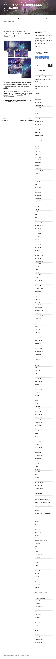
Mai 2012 (37, 400)
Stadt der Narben (39, 606)
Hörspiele (18, 18)
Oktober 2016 (38, 285)
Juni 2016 (37, 294)
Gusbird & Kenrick (39, 532)
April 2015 (37, 329)
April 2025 (37, 113)
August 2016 (38, 291)
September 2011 (39, 422)
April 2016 (37, 296)
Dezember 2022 (38, 162)
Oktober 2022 (38, 168)
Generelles (37, 527)
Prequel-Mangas (20, 84)
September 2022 (39, 170)
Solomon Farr (38, 600)
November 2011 (38, 417)
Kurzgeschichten (39, 554)
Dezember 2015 (38, 307)
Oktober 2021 (38, 198)
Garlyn (36, 524)
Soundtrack (37, 603)
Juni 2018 (37, 266)
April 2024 (37, 129)
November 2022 (39, 165)
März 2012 (37, 406)
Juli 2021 (37, 203)
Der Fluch (37, 510)
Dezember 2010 (39, 447)
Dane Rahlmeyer (22, 31)
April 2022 (37, 181)
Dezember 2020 (39, 222)
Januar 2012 (38, 411)
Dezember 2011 (38, 414)
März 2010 (37, 471)
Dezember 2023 (39, 132)
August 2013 (38, 359)
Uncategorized (10, 109)
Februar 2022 (38, 187)
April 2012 (37, 403)
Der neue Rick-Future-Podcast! (42, 76)
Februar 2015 (38, 335)
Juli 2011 (37, 428)
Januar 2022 (38, 190)
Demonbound (38, 507)
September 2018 (39, 261)
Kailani (36, 546)
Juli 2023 (37, 143)
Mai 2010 (37, 466)
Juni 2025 (37, 110)
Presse (36, 581)
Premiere (37, 579)
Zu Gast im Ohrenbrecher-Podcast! (43, 84)
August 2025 (38, 107)
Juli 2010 (37, 461)
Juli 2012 (37, 395)
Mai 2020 (37, 242)
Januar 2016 (38, 304)
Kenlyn (36, 551)
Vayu (36, 620)
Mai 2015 (37, 326)
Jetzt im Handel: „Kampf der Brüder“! (43, 74)
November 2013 (39, 351)
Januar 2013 (38, 378)
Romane (11, 18)
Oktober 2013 (38, 354)
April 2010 (37, 469)
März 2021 (37, 214)
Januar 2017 (38, 277)
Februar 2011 (38, 441)
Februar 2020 (38, 244)
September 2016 (39, 288)
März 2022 (37, 184)
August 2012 (38, 392)
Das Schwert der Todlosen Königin (43, 502)
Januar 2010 (38, 477)
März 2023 (37, 154)
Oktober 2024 (38, 124)
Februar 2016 (38, 302)
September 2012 (39, 389)
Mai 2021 (37, 209)
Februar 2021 (38, 217)
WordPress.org (38, 642)
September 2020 (39, 231)
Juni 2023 (37, 146)
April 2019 (37, 250)
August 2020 (38, 233)
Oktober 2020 (38, 228)
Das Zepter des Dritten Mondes (42, 505)
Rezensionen (38, 584)
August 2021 (38, 200)
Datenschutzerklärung (9, 21)
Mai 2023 (37, 149)
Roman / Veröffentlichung (41, 592)
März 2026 (37, 97)
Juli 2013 (37, 362)
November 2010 (39, 450)
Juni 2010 (37, 463)
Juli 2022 (37, 176)
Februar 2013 (38, 376)
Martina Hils (20, 95)
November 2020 (39, 225)
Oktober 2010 (38, 452)
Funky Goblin (38, 521)
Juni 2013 (37, 365)
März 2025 (37, 116)
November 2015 (39, 310)
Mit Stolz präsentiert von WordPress (23, 655)
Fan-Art (36, 518)
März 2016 (37, 299)
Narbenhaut (37, 573)
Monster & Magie (39, 570)
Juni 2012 (37, 398)
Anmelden (37, 634)
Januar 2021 (38, 220)
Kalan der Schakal (39, 549)
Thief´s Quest (38, 614)
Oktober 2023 (38, 138)
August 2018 (38, 263)
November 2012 (39, 384)
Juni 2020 (37, 239)
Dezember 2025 (39, 99)
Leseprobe (37, 557)
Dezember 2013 (38, 348)
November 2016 (39, 283)
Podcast (37, 576)
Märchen (37, 565)
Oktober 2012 (38, 387)
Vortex (36, 625)
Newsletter (33, 18)
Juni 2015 (37, 324)
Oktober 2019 (38, 247)
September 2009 (39, 488)
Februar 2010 (38, 474)
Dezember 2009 (39, 480)
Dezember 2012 (38, 381)
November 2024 (39, 121)
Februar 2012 (38, 408)
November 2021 (39, 195)
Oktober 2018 (38, 258)
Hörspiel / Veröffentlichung (41, 540)
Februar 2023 (38, 157)
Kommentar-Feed (39, 639)
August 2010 (38, 458)
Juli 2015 (37, 321)
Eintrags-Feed (38, 636)
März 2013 (37, 373)
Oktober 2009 (38, 485)
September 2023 (39, 140)
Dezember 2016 (38, 280)
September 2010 (39, 455)
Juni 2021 (37, 206)
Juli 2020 (37, 236)
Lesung (36, 562)
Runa (36, 595)
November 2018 (39, 255)
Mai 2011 (37, 433)
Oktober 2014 (38, 346)
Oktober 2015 (38, 313)
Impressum (47, 18)
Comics (36, 496)
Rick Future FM (38, 590)
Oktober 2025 (38, 102)
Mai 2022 (37, 179)
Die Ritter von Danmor (40, 516)
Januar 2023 (38, 160)
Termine (37, 609)
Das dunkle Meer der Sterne (41, 499)
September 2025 (39, 105)
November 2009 (39, 482)
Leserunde (37, 559)
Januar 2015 (38, 337)
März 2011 (37, 439)
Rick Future (37, 587)
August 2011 (38, 425)
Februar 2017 (38, 274)
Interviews (37, 543)
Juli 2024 (37, 127)
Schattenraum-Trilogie (40, 598)
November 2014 (39, 343)
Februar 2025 (38, 118)
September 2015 (39, 315)
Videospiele (37, 622)
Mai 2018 (37, 269)
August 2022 (38, 173)
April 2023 (37, 151)
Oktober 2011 (38, 419)
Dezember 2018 (38, 253)
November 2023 (39, 135)
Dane (5, 18)
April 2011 (37, 436)
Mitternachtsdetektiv (40, 568)
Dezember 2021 (38, 192)
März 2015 (37, 332)
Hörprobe (37, 538)
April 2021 (37, 211)
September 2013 (39, 357)
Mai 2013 (37, 367)
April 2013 (37, 370)
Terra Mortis (38, 611)
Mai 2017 (37, 272)
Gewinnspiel (37, 529)
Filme (25, 18)
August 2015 (38, 318)
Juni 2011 (37, 430)
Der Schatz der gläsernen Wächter (43, 513)
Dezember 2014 (38, 340)
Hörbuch (37, 535)
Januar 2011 (38, 444)
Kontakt (41, 18)
